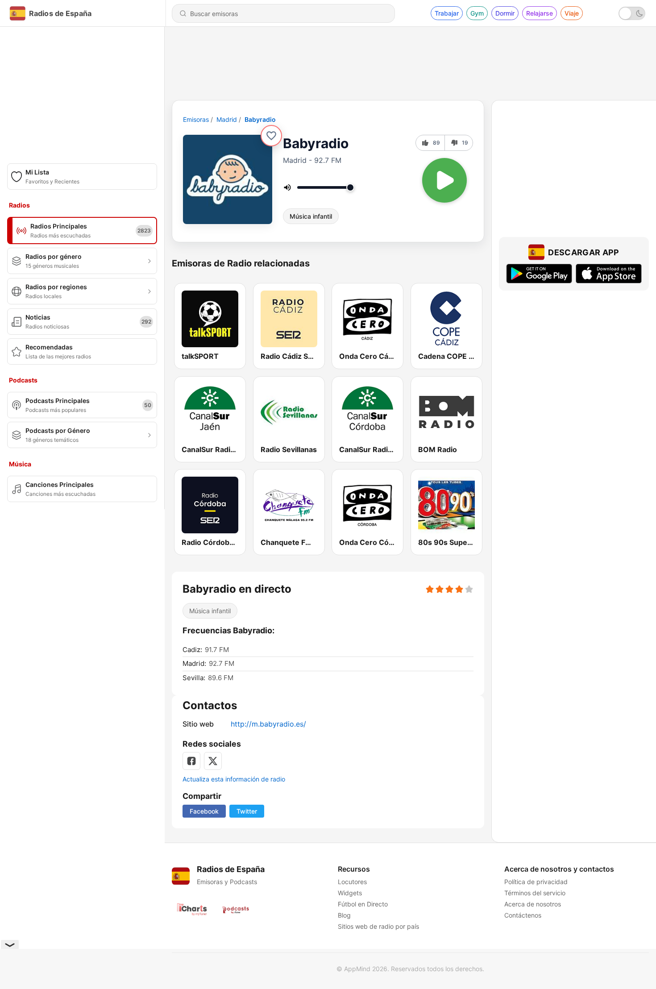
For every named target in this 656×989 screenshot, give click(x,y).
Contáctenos (522, 915)
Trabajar (447, 13)
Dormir (505, 13)
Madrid (226, 119)
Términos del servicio (534, 893)
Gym (477, 13)
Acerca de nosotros (532, 904)
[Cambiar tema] (632, 13)
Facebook (204, 811)
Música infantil (311, 216)
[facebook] (191, 761)
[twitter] (213, 761)
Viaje (572, 13)
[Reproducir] (444, 180)
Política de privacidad (536, 881)
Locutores (352, 881)
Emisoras (196, 119)
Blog (344, 915)
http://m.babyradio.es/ (268, 723)
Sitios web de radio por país (378, 926)
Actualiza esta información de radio (234, 779)
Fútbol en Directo (363, 904)
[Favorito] (271, 135)
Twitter (247, 811)
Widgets (350, 893)
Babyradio (260, 119)
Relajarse (539, 13)
